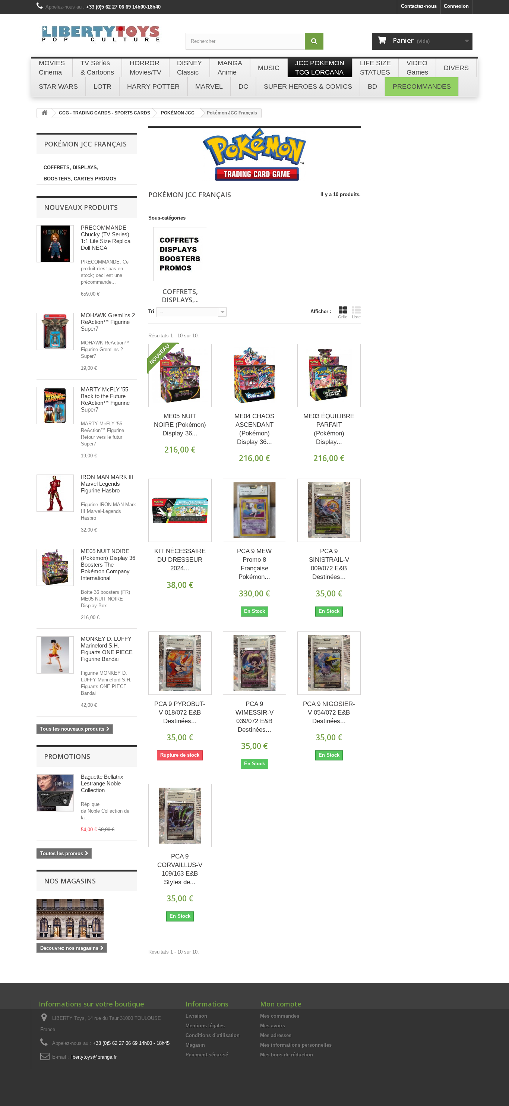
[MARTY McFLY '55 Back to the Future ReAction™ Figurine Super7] (55, 405)
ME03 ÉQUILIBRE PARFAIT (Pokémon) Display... (328, 429)
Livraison (196, 1016)
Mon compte (280, 1003)
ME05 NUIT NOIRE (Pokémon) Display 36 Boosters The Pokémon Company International (108, 564)
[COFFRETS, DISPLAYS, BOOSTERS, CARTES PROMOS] (180, 254)
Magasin (195, 1045)
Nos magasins (70, 880)
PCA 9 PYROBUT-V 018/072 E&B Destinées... (179, 712)
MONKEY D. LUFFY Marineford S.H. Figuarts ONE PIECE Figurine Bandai (107, 649)
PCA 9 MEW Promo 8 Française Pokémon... (254, 564)
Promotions (67, 756)
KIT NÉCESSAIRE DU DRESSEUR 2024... (180, 560)
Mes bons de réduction (286, 1055)
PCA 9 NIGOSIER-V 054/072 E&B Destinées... (329, 712)
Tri (151, 311)
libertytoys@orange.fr (93, 1057)
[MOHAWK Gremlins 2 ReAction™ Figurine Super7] (55, 331)
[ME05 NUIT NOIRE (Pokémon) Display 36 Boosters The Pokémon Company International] (55, 567)
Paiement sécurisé (207, 1055)
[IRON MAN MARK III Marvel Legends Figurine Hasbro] (55, 493)
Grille (342, 317)
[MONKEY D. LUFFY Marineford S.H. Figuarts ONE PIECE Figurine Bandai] (55, 655)
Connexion (456, 6)
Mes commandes (279, 1016)
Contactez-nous (419, 6)
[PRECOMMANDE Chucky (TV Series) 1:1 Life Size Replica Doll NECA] (55, 243)
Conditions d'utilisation (213, 1035)
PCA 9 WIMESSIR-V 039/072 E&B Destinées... (254, 716)
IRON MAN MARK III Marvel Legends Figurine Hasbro (107, 484)
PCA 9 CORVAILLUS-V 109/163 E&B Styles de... (179, 869)
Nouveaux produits (81, 207)
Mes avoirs (272, 1025)
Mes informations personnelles (296, 1045)
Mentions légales (205, 1025)
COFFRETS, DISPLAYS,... (180, 295)
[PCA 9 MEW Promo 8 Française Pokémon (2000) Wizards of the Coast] (254, 510)
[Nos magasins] (87, 919)
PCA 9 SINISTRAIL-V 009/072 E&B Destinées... (329, 564)
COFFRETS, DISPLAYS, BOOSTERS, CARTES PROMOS (80, 173)
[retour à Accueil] (44, 113)
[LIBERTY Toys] (105, 38)
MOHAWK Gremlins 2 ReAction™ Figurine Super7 (108, 322)
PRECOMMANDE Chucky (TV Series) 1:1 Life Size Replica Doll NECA (105, 237)
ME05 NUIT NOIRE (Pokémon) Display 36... (180, 425)
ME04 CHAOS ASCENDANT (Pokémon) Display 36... (254, 429)
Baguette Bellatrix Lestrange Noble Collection (102, 783)
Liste (356, 317)
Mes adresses (275, 1035)
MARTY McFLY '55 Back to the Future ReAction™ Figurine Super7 (105, 399)
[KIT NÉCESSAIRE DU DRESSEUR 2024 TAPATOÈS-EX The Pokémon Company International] (180, 510)
